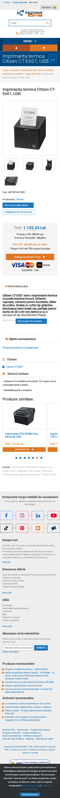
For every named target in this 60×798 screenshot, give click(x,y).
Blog (4, 614)
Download (7, 611)
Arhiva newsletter (10, 652)
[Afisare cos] (44, 48)
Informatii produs (17, 286)
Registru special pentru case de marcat (23, 685)
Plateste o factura (10, 617)
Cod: (5, 192)
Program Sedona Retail (13, 587)
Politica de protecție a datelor (41, 750)
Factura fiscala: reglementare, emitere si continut (28, 707)
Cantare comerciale (11, 578)
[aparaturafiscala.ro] (30, 12)
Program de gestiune (40, 730)
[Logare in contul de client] (16, 48)
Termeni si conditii (30, 753)
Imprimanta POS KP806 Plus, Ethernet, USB (22, 435)
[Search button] (48, 23)
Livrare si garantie (10, 620)
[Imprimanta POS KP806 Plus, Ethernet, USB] (24, 416)
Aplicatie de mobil (44, 739)
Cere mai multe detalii (16, 205)
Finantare (30, 739)
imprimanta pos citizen (29, 474)
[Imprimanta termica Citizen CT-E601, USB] (11, 165)
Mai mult (6, 562)
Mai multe (7, 593)
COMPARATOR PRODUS (17, 212)
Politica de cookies (19, 750)
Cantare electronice (31, 733)
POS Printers (18, 467)
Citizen (20, 199)
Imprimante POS (10, 584)
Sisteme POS (8, 730)
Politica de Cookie (30, 786)
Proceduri (7, 605)
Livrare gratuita (19, 2)
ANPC (7, 750)
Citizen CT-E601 (14, 366)
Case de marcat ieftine (13, 739)
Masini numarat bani (12, 736)
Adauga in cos (22, 449)
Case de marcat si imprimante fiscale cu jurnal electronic (29, 575)
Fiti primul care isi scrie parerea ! (20, 347)
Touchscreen (23, 730)
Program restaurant (11, 733)
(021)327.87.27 (32, 32)
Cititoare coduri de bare (13, 581)
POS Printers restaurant (36, 467)
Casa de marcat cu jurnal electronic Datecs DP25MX (29, 682)
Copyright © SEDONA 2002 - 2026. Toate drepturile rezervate (29, 747)
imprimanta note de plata (28, 471)
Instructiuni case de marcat (15, 608)
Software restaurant (32, 736)
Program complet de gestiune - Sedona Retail (26, 669)
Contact (7, 2)
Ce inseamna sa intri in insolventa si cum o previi (27, 703)
